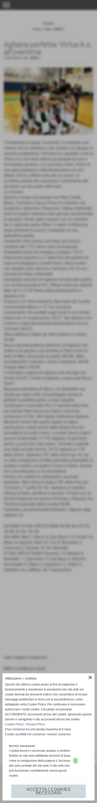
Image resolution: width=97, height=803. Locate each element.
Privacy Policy (35, 724)
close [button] (90, 677)
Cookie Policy (14, 724)
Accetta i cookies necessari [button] (49, 791)
